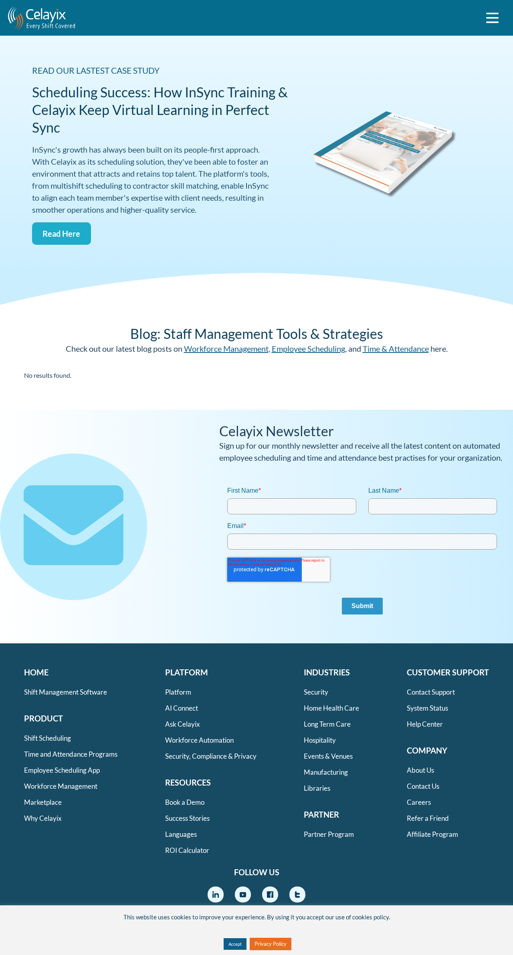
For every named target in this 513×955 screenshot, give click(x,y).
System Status (427, 708)
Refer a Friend (428, 818)
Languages (181, 834)
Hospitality (320, 740)
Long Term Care (327, 724)
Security (316, 692)
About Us (420, 770)
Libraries (317, 788)
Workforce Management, (227, 348)
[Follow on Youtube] (243, 894)
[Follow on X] (297, 894)
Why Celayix (43, 818)
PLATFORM (186, 672)
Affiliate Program (432, 834)
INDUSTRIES (327, 672)
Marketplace (43, 802)
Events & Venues (328, 756)
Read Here (61, 233)
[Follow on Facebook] (270, 894)
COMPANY (427, 750)
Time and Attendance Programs (70, 754)
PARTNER (321, 814)
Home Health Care (331, 708)
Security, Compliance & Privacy (210, 756)
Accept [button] (235, 944)
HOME (36, 672)
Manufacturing (326, 772)
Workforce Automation (199, 740)
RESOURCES (188, 782)
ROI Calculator (187, 850)
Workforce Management (60, 786)
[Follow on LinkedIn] (216, 894)
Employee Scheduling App (62, 770)
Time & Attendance (396, 348)
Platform (178, 692)
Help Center (425, 724)
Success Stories (187, 818)
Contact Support (431, 692)
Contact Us (423, 786)
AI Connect (181, 708)
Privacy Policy (270, 944)
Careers (419, 802)
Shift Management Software (65, 692)
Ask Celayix (182, 724)
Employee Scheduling (308, 348)
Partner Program (329, 834)
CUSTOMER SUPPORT (448, 672)
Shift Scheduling (47, 738)
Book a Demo (184, 802)
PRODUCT (43, 718)
